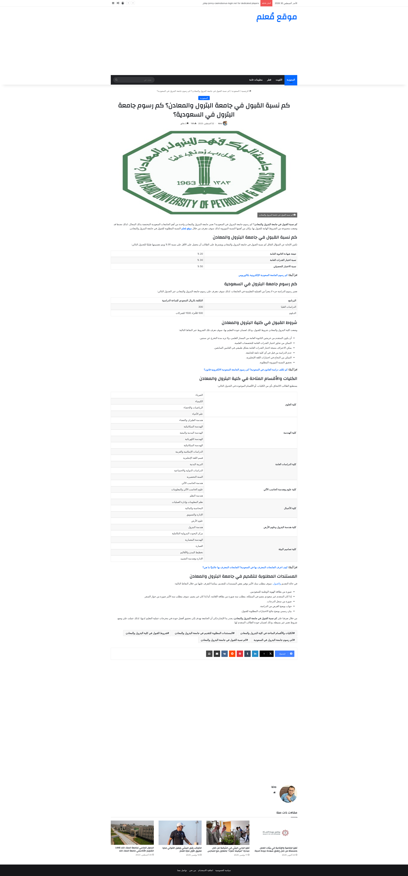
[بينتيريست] (240, 654)
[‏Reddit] (232, 654)
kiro (220, 123)
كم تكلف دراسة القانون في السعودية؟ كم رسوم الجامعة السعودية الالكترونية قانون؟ (246, 369)
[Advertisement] (204, 51)
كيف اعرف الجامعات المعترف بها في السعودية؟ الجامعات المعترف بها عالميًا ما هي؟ (245, 567)
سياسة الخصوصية (223, 870)
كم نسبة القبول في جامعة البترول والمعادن (223, 639)
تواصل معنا (182, 870)
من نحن (192, 870)
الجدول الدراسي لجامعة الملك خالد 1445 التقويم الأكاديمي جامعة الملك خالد (134, 849)
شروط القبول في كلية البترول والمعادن (146, 633)
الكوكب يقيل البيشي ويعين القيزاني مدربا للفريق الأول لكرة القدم (182, 849)
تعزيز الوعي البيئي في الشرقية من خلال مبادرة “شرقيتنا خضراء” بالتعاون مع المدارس (228, 849)
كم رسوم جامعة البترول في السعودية (273, 639)
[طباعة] (209, 654)
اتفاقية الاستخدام (205, 870)
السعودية (291, 80)
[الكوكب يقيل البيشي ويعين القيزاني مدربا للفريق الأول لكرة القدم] (180, 833)
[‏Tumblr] (247, 654)
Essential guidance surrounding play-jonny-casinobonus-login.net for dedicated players (215, 3)
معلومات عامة (256, 80)
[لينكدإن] (255, 654)
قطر (269, 80)
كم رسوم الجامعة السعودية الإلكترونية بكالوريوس (263, 275)
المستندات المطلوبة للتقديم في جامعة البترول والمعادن (204, 633)
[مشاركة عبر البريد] (217, 654)
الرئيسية (245, 91)
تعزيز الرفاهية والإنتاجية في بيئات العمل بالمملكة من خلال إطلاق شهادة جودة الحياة (276, 849)
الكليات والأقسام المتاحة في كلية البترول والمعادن (266, 633)
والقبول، (276, 583)
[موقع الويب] (274, 792)
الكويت (279, 80)
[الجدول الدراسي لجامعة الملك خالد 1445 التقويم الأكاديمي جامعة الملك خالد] (132, 833)
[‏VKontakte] (224, 654)
